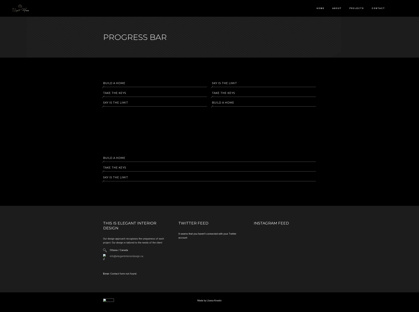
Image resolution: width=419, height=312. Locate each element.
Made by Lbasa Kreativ (209, 300)
